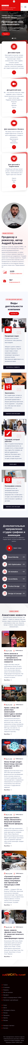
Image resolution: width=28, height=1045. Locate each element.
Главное (5, 984)
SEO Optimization (14, 564)
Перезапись (6, 1015)
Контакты (5, 1028)
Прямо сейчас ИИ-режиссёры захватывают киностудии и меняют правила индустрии (13, 712)
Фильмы (5, 1012)
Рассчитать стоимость (13, 367)
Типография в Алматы (9, 1010)
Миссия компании (8, 992)
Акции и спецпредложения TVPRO (12, 997)
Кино (6, 634)
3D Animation (13, 571)
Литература (8, 854)
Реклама (5, 1020)
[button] (12, 38)
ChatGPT (7, 742)
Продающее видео (12, 336)
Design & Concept (14, 593)
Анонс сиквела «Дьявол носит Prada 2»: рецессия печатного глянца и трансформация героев (14, 934)
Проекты (5, 1017)
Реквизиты (6, 990)
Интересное (8, 688)
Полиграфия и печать (13, 486)
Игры (6, 798)
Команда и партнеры (8, 1025)
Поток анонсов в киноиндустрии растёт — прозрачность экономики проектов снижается (13, 658)
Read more (7, 680)
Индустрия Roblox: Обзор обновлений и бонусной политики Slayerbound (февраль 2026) (13, 822)
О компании (6, 987)
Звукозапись (10, 393)
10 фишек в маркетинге (16, 273)
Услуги (5, 1005)
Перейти (5, 34)
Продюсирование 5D (14, 282)
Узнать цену (13, 464)
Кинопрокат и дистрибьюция (10, 1000)
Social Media (13, 579)
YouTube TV (14, 313)
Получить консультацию (13, 413)
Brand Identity (13, 557)
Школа (5, 1007)
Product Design (14, 586)
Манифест (6, 995)
